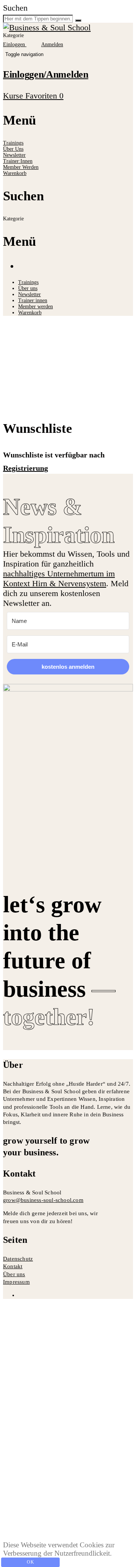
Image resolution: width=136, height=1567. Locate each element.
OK (30, 1562)
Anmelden (108, 1526)
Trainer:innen (17, 161)
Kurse (14, 95)
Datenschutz (18, 1259)
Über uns (13, 149)
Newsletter (14, 155)
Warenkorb (14, 173)
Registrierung (25, 468)
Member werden (21, 167)
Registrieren (69, 1526)
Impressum (16, 1282)
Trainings (13, 143)
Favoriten (44, 95)
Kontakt (12, 1266)
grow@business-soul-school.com (43, 1200)
